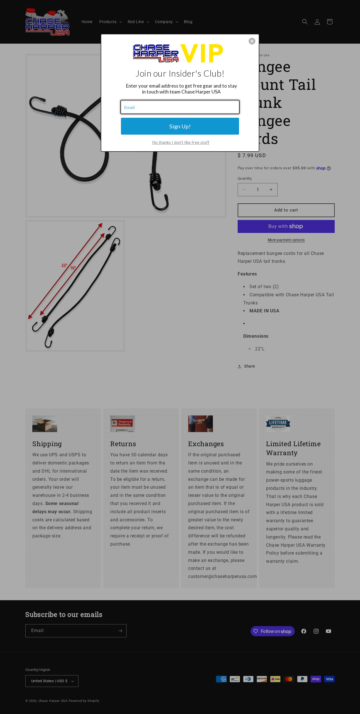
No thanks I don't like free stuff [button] (181, 142)
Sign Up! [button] (180, 126)
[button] (252, 41)
